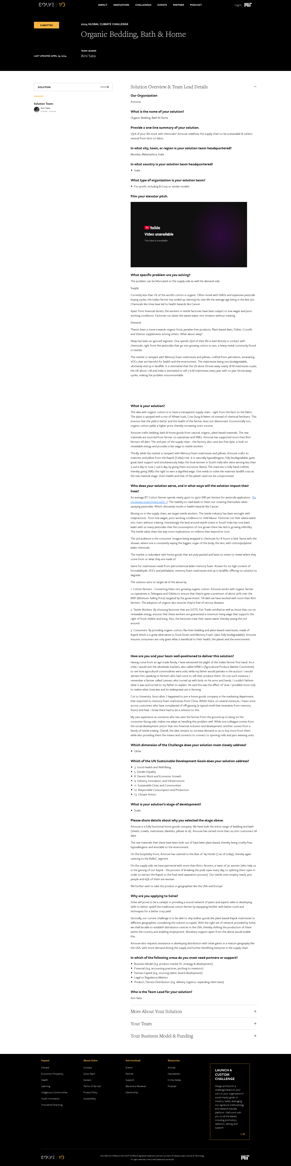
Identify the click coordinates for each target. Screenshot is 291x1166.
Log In (238, 5)
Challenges (143, 5)
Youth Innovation (50, 1098)
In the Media (174, 1080)
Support (130, 1080)
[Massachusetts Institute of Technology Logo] (248, 5)
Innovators (121, 5)
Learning (45, 1086)
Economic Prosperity (52, 1074)
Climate (45, 1067)
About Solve (90, 1060)
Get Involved (133, 1060)
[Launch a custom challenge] (242, 1133)
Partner (178, 5)
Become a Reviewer (136, 1086)
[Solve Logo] (52, 4)
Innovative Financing (51, 1105)
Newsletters (174, 1074)
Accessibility (89, 1098)
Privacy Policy (90, 1092)
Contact (87, 1067)
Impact (102, 5)
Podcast (196, 5)
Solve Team (89, 1074)
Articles (172, 1067)
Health (44, 1080)
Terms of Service (92, 1086)
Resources (174, 1060)
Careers (87, 1080)
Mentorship (132, 1092)
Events (162, 5)
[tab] (73, 87)
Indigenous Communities (54, 1092)
